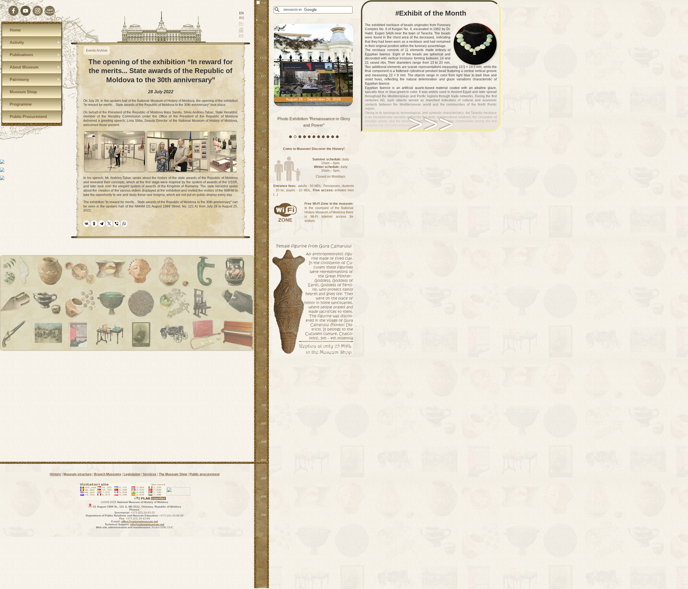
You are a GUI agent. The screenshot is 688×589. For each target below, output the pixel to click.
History (55, 474)
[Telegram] (101, 223)
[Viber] (116, 223)
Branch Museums (107, 474)
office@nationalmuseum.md (139, 521)
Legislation (132, 474)
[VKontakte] (86, 223)
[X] (109, 223)
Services (149, 474)
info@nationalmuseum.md (147, 524)
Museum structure (77, 474)
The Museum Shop (173, 474)
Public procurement (204, 474)
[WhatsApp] (124, 223)
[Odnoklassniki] (94, 223)
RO (241, 18)
